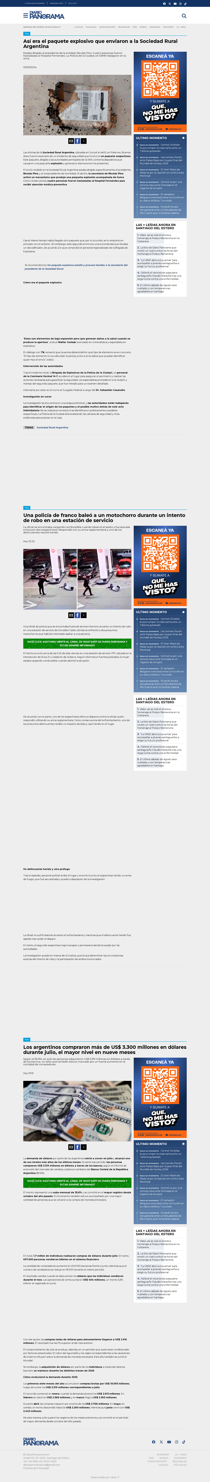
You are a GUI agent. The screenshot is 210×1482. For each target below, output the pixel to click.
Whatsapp (168, 27)
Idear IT (115, 1477)
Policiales (91, 27)
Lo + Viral (181, 27)
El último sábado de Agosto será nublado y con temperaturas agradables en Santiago (157, 288)
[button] (25, 15)
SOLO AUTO (72, 3)
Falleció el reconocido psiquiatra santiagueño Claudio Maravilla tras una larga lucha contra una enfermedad (159, 275)
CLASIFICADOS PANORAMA (35, 3)
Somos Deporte (107, 27)
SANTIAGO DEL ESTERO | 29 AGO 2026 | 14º (42, 27)
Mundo (143, 27)
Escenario (155, 27)
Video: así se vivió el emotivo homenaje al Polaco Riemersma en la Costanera (158, 238)
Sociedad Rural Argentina (52, 427)
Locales (79, 27)
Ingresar (182, 12)
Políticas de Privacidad (36, 1468)
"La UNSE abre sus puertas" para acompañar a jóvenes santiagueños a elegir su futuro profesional (158, 263)
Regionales (124, 27)
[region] (77, 212)
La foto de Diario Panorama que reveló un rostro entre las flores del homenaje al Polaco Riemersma (157, 250)
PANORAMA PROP (57, 3)
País (135, 27)
